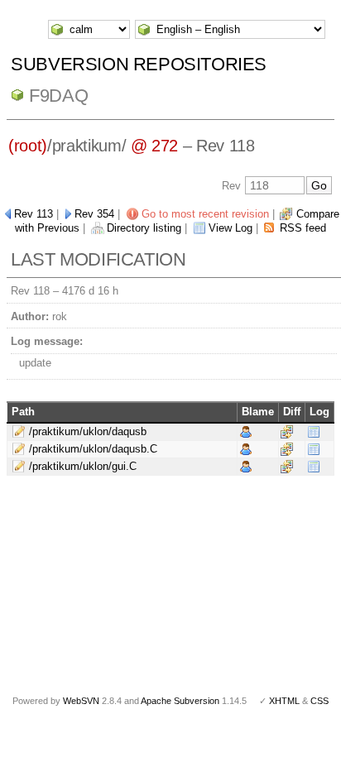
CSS (319, 701)
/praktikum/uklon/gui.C (83, 466)
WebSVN (81, 701)
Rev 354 (94, 214)
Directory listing (144, 228)
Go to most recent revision (205, 214)
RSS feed (303, 228)
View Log (230, 228)
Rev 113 (33, 214)
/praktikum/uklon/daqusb (87, 431)
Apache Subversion (180, 701)
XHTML (284, 701)
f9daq (58, 95)
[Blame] (245, 431)
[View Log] (313, 431)
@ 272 (154, 146)
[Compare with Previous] (287, 431)
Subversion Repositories (139, 64)
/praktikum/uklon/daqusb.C (93, 449)
